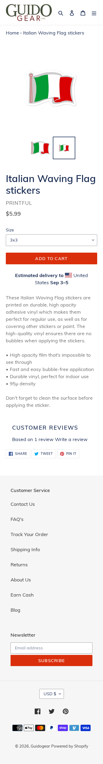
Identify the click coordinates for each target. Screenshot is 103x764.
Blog (15, 610)
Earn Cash (22, 595)
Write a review (71, 439)
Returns (19, 565)
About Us (21, 580)
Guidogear (40, 746)
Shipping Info (25, 549)
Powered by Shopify (69, 746)
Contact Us (23, 504)
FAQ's (17, 519)
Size (10, 229)
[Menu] (94, 12)
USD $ (50, 693)
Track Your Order (29, 534)
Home (12, 33)
